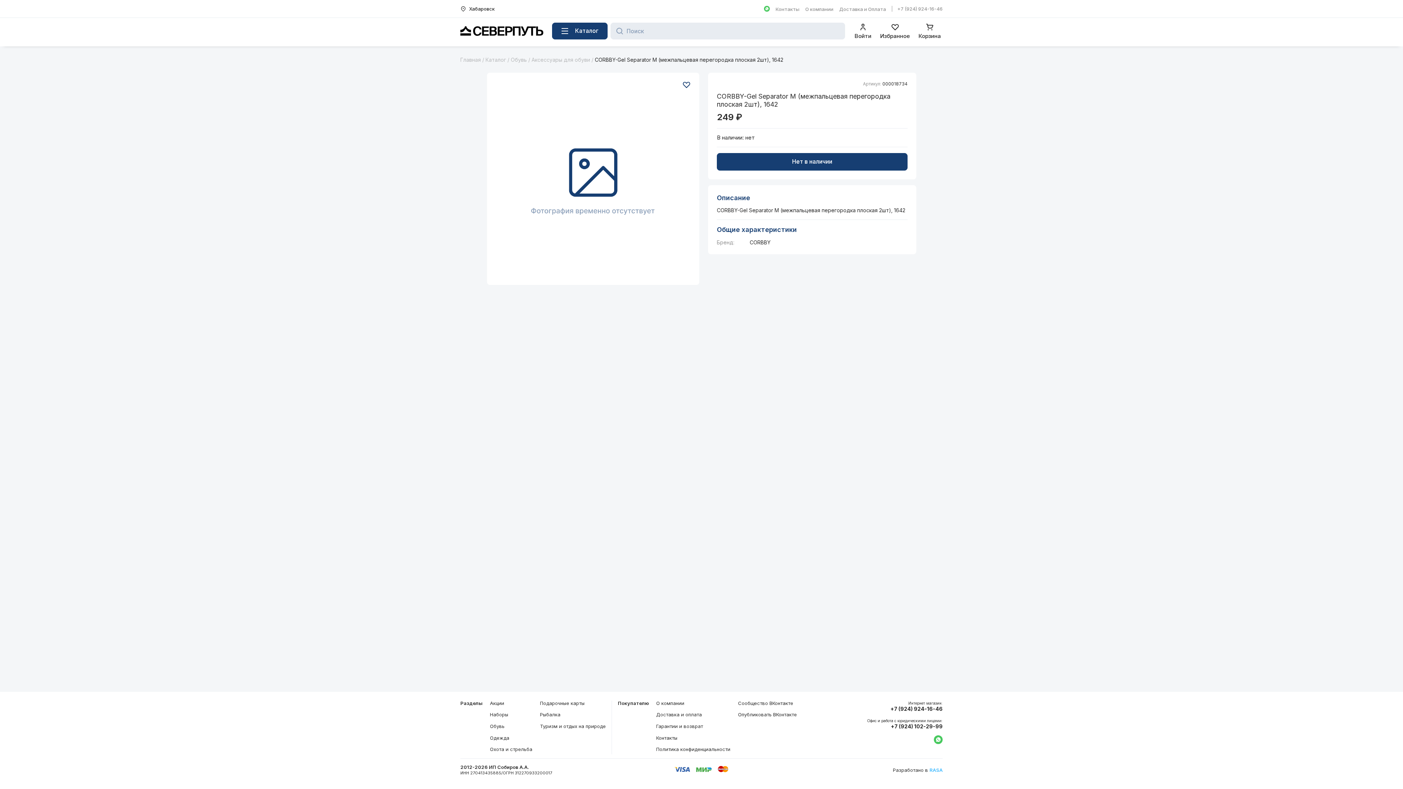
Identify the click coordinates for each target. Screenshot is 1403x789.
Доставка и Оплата (862, 9)
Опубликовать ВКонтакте (767, 714)
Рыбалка (550, 714)
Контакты (787, 9)
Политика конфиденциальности (693, 749)
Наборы (499, 714)
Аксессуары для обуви (561, 60)
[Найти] (618, 31)
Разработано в (918, 770)
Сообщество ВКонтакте (765, 703)
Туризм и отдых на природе (573, 726)
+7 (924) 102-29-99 (917, 726)
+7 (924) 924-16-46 (920, 9)
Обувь (519, 60)
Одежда (499, 738)
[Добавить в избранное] (686, 84)
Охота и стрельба (511, 749)
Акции (497, 703)
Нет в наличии (812, 161)
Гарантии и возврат (679, 726)
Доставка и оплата (679, 714)
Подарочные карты (562, 703)
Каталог (496, 60)
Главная (470, 60)
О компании (819, 9)
